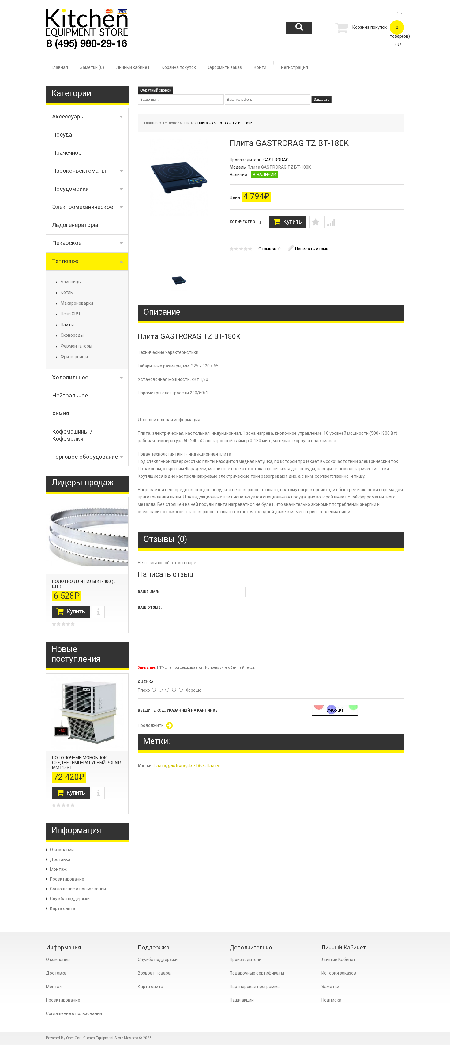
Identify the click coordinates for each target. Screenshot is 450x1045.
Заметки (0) (92, 67)
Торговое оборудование (85, 456)
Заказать (321, 99)
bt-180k (197, 765)
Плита (160, 765)
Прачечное (66, 152)
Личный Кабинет (338, 959)
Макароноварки (77, 303)
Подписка (331, 1000)
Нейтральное (70, 395)
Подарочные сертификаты (257, 973)
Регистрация (294, 67)
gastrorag (178, 765)
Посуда (62, 134)
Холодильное (70, 377)
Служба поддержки (70, 898)
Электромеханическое (82, 206)
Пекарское (66, 242)
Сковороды (72, 335)
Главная (60, 67)
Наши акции (242, 1000)
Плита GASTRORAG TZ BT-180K (225, 123)
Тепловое (65, 261)
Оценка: (146, 682)
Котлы (67, 292)
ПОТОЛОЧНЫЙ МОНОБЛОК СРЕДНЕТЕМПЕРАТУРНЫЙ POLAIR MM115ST (86, 762)
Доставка (60, 859)
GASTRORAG (276, 159)
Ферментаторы (76, 346)
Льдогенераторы (75, 224)
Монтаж (58, 869)
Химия (60, 413)
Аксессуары (68, 116)
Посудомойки (70, 188)
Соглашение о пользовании (78, 888)
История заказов (338, 973)
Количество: (243, 222)
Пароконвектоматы (79, 170)
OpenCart (74, 1038)
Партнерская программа (255, 986)
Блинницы (71, 281)
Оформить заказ (225, 67)
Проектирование (67, 879)
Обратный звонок (155, 90)
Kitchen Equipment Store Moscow (110, 1038)
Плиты (67, 324)
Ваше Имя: (148, 592)
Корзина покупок (179, 67)
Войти (260, 67)
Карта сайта (62, 908)
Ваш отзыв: (150, 607)
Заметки (330, 986)
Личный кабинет (133, 67)
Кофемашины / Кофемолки (72, 435)
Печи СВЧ (70, 313)
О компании (62, 849)
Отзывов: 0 (269, 248)
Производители (245, 959)
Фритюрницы (74, 356)
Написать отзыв (311, 248)
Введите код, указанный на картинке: (178, 710)
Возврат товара (154, 973)
